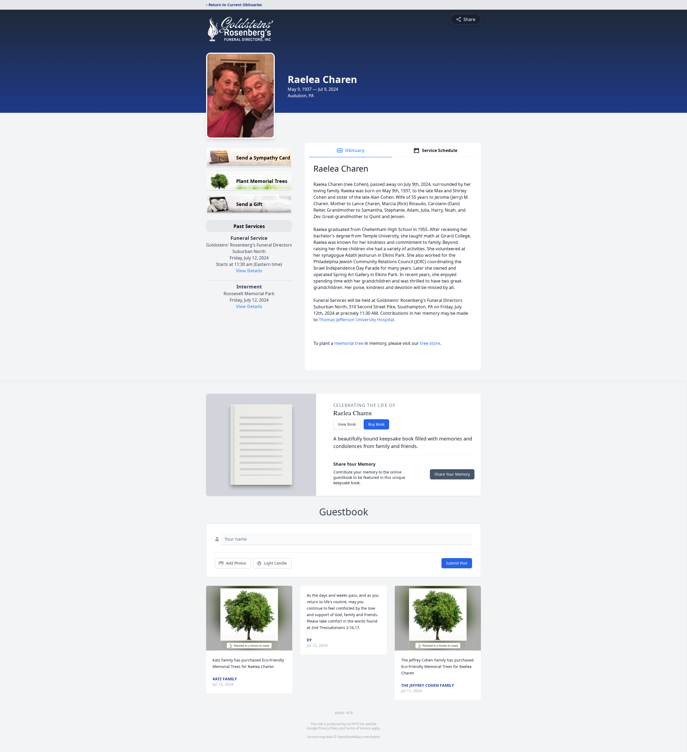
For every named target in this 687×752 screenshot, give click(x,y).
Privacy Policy (328, 728)
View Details (249, 271)
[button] (249, 618)
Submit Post (456, 563)
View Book (347, 424)
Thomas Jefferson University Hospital (356, 320)
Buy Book (376, 424)
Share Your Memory (452, 474)
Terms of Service (358, 728)
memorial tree (348, 343)
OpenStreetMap (349, 737)
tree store (430, 343)
